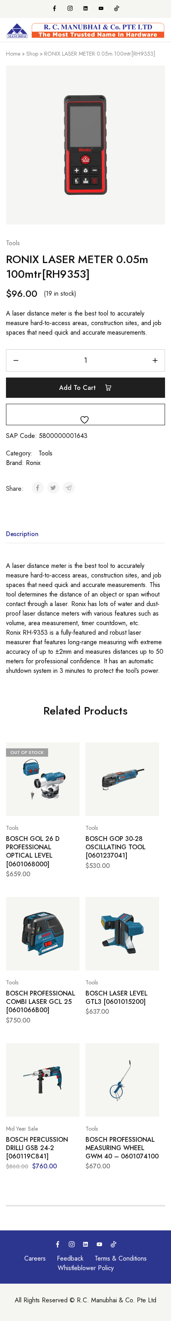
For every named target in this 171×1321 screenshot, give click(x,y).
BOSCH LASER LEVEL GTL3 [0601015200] (117, 997)
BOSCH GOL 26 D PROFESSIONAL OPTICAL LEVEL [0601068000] (33, 851)
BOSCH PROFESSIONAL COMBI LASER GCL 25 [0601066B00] (40, 1002)
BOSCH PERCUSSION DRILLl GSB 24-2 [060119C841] (37, 1148)
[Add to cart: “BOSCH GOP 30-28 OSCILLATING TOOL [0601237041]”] (151, 751)
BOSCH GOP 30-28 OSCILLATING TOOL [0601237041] (116, 847)
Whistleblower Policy (86, 1268)
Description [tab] (22, 533)
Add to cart (78, 387)
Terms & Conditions (121, 1258)
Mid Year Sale (22, 1129)
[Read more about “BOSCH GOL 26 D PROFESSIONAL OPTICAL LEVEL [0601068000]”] (72, 751)
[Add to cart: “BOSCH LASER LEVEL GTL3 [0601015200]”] (151, 906)
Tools (13, 243)
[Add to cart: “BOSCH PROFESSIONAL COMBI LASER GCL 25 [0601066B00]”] (72, 906)
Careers (35, 1258)
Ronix (33, 462)
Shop (32, 54)
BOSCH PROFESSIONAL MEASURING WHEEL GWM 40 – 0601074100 (122, 1148)
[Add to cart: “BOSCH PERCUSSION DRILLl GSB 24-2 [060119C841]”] (72, 1052)
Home (13, 54)
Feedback (70, 1258)
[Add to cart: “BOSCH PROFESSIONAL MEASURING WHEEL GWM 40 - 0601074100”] (151, 1052)
